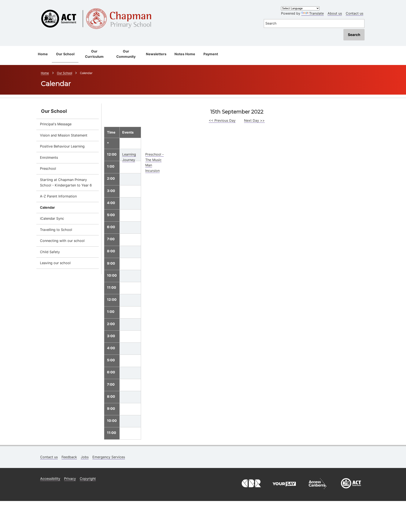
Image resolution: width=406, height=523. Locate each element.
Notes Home (184, 54)
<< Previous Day (222, 120)
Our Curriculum (94, 54)
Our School (65, 54)
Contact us (354, 13)
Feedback (69, 457)
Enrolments (49, 157)
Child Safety (50, 252)
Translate (316, 13)
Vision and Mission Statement (63, 135)
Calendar (47, 207)
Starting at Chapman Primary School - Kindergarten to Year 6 (66, 182)
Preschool (48, 168)
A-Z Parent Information (58, 196)
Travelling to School (56, 230)
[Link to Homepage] (147, 7)
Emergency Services (108, 457)
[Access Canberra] (317, 490)
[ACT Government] (351, 490)
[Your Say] (284, 490)
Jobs (85, 457)
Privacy (70, 478)
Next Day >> (254, 120)
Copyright (88, 478)
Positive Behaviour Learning (62, 146)
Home (43, 54)
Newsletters (156, 54)
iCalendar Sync (52, 218)
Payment (210, 54)
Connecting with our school (62, 241)
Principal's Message (55, 124)
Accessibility (50, 478)
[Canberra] (251, 490)
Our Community (126, 54)
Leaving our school (55, 263)
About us (335, 13)
